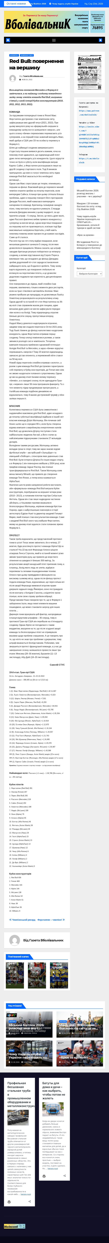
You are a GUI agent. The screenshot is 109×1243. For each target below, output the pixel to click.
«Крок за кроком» (85, 235)
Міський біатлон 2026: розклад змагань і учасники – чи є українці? (89, 193)
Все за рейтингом (15, 963)
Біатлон (12, 1021)
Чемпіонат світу (27, 55)
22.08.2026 (66, 1033)
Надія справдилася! (58, 967)
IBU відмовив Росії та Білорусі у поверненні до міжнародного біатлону (89, 245)
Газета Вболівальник (33, 76)
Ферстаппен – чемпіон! (49, 919)
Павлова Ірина (30, 1033)
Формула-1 (14, 55)
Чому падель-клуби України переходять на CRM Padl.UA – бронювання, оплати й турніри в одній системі (88, 222)
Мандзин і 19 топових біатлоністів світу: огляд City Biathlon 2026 (89, 206)
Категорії (81, 268)
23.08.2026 (15, 1033)
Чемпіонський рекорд (23, 919)
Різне (11, 1050)
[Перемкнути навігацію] (54, 40)
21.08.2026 (15, 1062)
